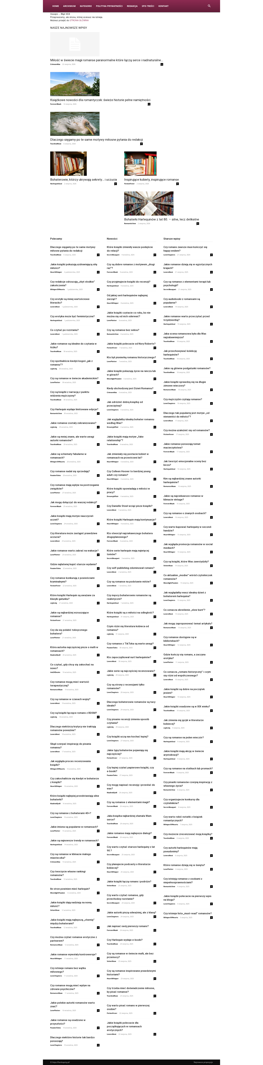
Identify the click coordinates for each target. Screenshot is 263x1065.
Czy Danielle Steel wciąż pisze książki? (130, 505)
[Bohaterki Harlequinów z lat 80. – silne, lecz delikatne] (161, 203)
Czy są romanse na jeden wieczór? (183, 737)
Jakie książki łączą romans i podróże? (129, 881)
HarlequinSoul (56, 183)
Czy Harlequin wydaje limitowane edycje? (74, 409)
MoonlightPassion (57, 893)
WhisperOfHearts (57, 289)
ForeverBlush (55, 104)
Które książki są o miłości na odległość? (130, 612)
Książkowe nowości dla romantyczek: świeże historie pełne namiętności (100, 100)
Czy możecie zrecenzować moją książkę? (187, 834)
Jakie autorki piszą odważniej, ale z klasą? (131, 912)
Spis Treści (148, 6)
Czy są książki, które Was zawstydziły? (186, 561)
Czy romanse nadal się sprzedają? (70, 471)
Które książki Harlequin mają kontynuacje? (131, 519)
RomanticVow (130, 223)
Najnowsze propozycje (203, 1062)
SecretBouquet (113, 255)
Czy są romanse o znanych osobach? (184, 513)
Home (55, 6)
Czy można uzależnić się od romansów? (186, 430)
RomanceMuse (56, 689)
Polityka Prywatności (109, 6)
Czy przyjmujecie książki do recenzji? (128, 281)
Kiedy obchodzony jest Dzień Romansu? (130, 388)
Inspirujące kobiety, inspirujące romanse (151, 179)
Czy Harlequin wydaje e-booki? (125, 939)
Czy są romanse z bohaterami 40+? (70, 813)
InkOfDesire (55, 672)
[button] (209, 6)
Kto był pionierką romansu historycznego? (131, 357)
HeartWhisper (56, 272)
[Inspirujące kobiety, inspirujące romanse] (151, 163)
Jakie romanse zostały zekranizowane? (73, 422)
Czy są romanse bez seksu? (123, 330)
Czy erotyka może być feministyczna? (72, 316)
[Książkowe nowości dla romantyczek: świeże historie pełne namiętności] (100, 84)
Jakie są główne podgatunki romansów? (186, 368)
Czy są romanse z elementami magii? (128, 802)
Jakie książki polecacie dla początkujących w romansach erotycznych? (124, 1026)
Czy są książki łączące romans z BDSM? (73, 712)
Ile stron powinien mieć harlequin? (70, 888)
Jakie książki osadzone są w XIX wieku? (186, 706)
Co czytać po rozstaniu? (64, 330)
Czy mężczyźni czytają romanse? (182, 399)
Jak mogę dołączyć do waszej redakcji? (73, 502)
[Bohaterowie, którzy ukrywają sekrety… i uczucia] (83, 163)
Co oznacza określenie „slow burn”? (184, 609)
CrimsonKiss (55, 64)
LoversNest (55, 307)
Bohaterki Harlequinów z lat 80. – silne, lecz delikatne (161, 219)
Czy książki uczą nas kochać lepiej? (127, 736)
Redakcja (132, 6)
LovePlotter (55, 382)
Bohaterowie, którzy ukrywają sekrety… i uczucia (83, 179)
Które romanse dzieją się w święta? (184, 865)
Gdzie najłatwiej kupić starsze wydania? (73, 564)
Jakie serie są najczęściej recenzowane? (131, 670)
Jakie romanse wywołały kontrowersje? (73, 954)
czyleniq (53, 369)
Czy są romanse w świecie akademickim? (74, 378)
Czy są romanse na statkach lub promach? (188, 768)
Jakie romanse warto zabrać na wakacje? (74, 550)
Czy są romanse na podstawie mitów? (129, 581)
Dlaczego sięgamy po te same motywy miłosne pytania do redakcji (96, 139)
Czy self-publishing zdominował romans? (130, 567)
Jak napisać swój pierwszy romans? (128, 926)
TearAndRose (55, 144)
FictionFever (129, 183)
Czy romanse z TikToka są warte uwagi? (130, 643)
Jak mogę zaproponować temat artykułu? (187, 623)
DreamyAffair (112, 427)
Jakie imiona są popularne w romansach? (74, 826)
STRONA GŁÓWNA (79, 20)
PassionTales (55, 475)
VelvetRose (55, 910)
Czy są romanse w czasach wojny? (70, 699)
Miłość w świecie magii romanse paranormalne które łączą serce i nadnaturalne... (106, 60)
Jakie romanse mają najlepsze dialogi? (129, 833)
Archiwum (69, 6)
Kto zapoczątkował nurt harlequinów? (129, 657)
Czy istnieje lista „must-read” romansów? (187, 913)
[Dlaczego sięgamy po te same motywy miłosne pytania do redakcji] (96, 124)
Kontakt (163, 6)
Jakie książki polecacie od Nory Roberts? (131, 343)
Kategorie (86, 6)
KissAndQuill (55, 655)
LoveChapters (56, 523)
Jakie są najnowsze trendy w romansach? (74, 840)
